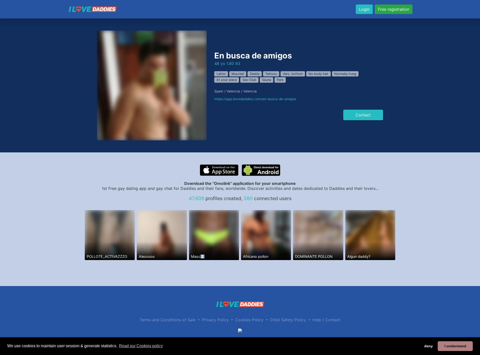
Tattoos (271, 74)
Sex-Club (249, 80)
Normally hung (345, 74)
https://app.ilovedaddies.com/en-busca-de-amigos (255, 99)
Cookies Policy (249, 319)
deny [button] (428, 346)
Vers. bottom (293, 74)
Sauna (266, 80)
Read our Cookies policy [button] (141, 346)
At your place (226, 80)
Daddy (255, 74)
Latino (221, 74)
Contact (363, 114)
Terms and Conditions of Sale (168, 319)
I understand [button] (455, 346)
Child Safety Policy (288, 319)
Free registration (393, 9)
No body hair (318, 74)
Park (280, 80)
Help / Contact (326, 319)
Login (364, 9)
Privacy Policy (215, 319)
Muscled (238, 74)
